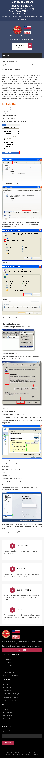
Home (3, 61)
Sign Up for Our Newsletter (10, 731)
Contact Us (6, 722)
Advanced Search (8, 719)
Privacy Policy (7, 712)
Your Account (7, 715)
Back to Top (5, 321)
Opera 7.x (7, 113)
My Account (6, 17)
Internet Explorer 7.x (10, 107)
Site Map (9, 752)
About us (6, 709)
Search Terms (19, 752)
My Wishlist (17, 17)
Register (23, 19)
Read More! (22, 650)
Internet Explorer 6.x (10, 109)
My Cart (25, 17)
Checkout (34, 17)
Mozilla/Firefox (8, 111)
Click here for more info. (22, 576)
